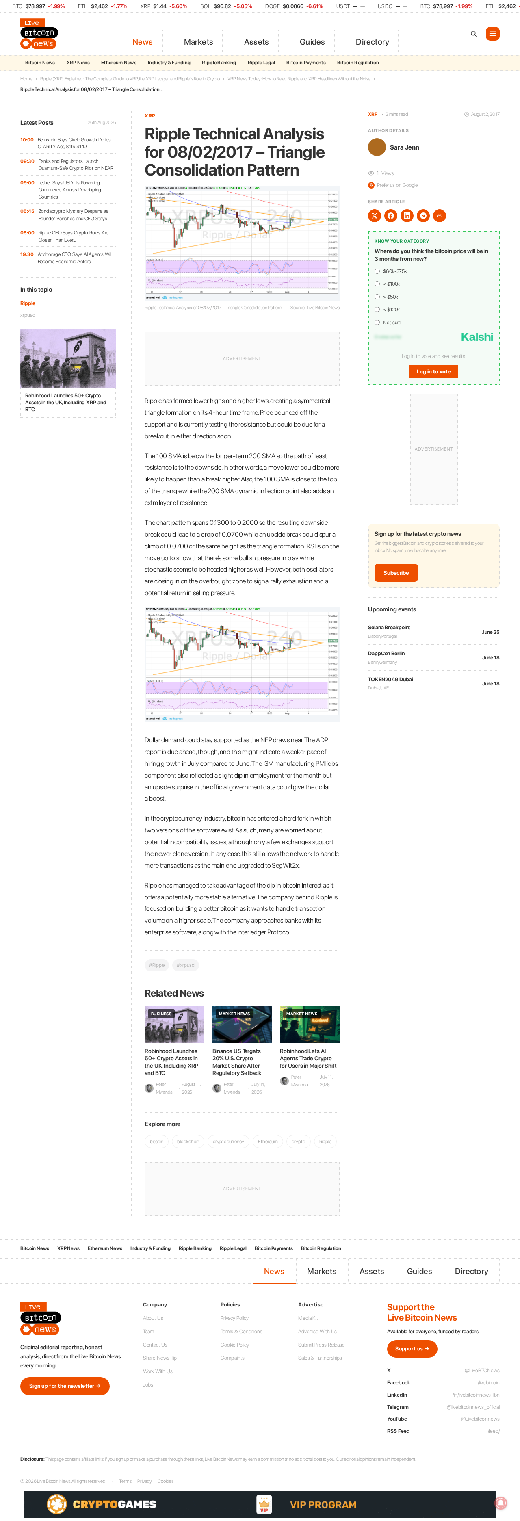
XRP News (78, 62)
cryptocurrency (228, 1141)
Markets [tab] (198, 42)
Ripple (27, 303)
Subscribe (396, 573)
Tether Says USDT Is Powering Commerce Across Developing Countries (70, 190)
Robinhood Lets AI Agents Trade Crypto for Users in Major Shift (308, 1058)
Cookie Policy (235, 1345)
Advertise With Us (317, 1331)
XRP (150, 116)
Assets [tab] (256, 42)
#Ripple (157, 965)
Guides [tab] (312, 42)
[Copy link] (439, 215)
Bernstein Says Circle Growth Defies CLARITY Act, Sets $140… (74, 143)
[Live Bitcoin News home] (40, 33)
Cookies (165, 1481)
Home (26, 79)
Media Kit (308, 1318)
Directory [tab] (372, 42)
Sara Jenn (404, 147)
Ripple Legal (261, 62)
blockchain (188, 1141)
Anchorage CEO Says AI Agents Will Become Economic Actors (75, 257)
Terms (125, 1481)
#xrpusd (185, 965)
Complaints (233, 1358)
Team (148, 1331)
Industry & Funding (169, 62)
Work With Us (158, 1371)
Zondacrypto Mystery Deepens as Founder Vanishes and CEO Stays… (74, 214)
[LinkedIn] (407, 215)
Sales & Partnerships (320, 1358)
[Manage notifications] (500, 1503)
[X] (374, 215)
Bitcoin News (40, 62)
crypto (298, 1141)
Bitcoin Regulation (358, 62)
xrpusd (27, 315)
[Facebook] (390, 215)
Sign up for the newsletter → (65, 1386)
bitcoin (156, 1141)
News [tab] (142, 42)
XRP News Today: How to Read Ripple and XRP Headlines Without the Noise (299, 79)
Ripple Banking (219, 62)
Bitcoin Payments (306, 62)
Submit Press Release (321, 1345)
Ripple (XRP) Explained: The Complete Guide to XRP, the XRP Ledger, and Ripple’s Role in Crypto (130, 79)
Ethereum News (118, 62)
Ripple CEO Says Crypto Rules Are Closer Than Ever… (74, 236)
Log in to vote (434, 371)
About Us (153, 1318)
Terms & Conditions (241, 1331)
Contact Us (155, 1345)
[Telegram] (423, 215)
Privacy (144, 1481)
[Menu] (493, 34)
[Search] (473, 33)
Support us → (412, 1349)
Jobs (148, 1385)
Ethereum (268, 1141)
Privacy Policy (235, 1318)
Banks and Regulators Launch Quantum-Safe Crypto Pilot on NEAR (76, 164)
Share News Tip (160, 1358)
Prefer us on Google (394, 185)
